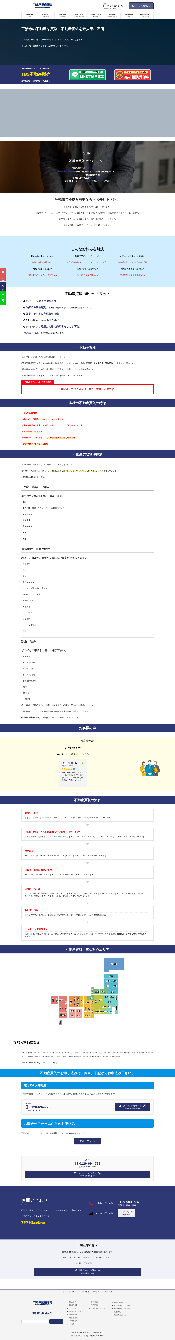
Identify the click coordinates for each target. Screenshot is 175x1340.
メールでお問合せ (143, 6)
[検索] (56, 1321)
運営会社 (96, 1292)
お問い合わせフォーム (49, 818)
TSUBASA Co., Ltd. (120, 1315)
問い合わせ (85, 1292)
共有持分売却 (73, 1321)
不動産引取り (95, 1305)
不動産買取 (72, 1302)
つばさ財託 (117, 1312)
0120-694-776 (128, 1202)
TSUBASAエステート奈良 (122, 1308)
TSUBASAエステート (121, 1302)
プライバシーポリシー (70, 1292)
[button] (86, 773)
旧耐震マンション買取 (76, 1311)
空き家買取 (94, 1302)
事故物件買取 (73, 1305)
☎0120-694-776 (42, 1313)
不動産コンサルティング (99, 1308)
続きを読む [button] (66, 784)
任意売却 (72, 1324)
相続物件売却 (73, 1314)
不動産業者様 (107, 1292)
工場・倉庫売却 (74, 1318)
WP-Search (74, 1336)
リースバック (73, 1308)
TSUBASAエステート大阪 (122, 1305)
